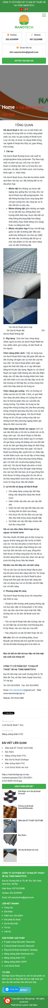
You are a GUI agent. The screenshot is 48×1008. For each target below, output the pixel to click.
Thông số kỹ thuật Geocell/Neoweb (25, 807)
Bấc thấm (9, 752)
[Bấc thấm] (10, 840)
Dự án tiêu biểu (11, 923)
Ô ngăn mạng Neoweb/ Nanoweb (19, 942)
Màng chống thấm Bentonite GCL (19, 954)
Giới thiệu (8, 911)
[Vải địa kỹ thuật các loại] (10, 855)
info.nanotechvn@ (17, 690)
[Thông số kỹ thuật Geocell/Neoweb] (10, 811)
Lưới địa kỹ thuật (12, 966)
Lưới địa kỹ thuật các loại (16, 767)
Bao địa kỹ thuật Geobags (17, 759)
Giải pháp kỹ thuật (12, 919)
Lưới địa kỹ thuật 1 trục (12, 725)
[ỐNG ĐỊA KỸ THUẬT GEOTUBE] (10, 826)
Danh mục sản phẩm (13, 915)
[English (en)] (26, 9)
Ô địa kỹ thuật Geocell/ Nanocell (19, 946)
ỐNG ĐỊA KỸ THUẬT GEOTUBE (19, 748)
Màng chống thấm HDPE (15, 962)
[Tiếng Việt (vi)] (21, 9)
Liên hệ (7, 931)
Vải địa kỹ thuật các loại (28, 850)
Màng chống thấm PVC (12, 734)
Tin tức (7, 927)
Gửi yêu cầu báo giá (24, 61)
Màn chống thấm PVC (15, 763)
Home (8, 107)
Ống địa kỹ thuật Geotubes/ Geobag (20, 950)
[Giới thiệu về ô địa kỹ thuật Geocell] (10, 797)
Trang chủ (8, 907)
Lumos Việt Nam (29, 1005)
